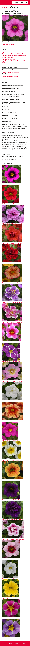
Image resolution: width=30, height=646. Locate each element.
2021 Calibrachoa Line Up (11, 72)
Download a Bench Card (11, 76)
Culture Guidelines (9, 44)
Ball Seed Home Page (20, 2)
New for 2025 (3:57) (10, 59)
